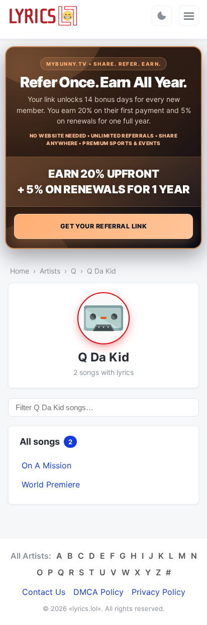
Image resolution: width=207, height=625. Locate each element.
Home (19, 271)
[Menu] (189, 16)
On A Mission (46, 465)
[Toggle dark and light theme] (162, 16)
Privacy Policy (158, 592)
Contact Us (43, 592)
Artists (50, 271)
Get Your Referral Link (103, 226)
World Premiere (51, 484)
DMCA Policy (98, 592)
